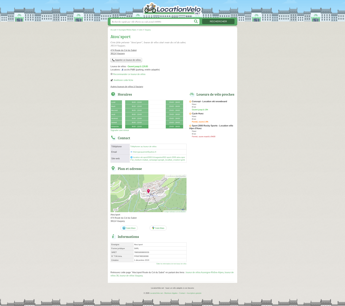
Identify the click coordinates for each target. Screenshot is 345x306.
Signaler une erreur (120, 130)
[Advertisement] (211, 52)
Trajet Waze (130, 228)
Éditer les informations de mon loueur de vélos (171, 264)
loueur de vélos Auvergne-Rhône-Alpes (205, 272)
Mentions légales (171, 293)
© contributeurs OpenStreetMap (176, 176)
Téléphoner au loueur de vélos (143, 147)
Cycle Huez (197, 113)
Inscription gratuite (194, 293)
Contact (182, 293)
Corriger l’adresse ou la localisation (175, 211)
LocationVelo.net (172, 9)
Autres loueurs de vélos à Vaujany (127, 86)
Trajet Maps (159, 228)
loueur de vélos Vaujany (131, 275)
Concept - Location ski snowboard (209, 101)
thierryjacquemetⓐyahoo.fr (144, 152)
